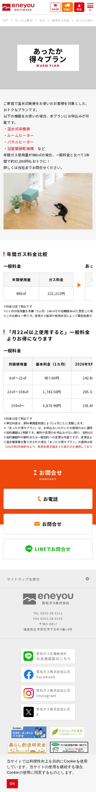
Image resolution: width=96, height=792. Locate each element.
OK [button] (12, 783)
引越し (67, 9)
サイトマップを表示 (23, 579)
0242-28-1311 (51, 613)
